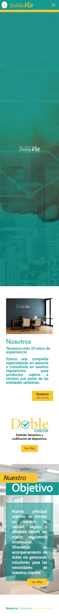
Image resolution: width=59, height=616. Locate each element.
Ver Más (29, 448)
